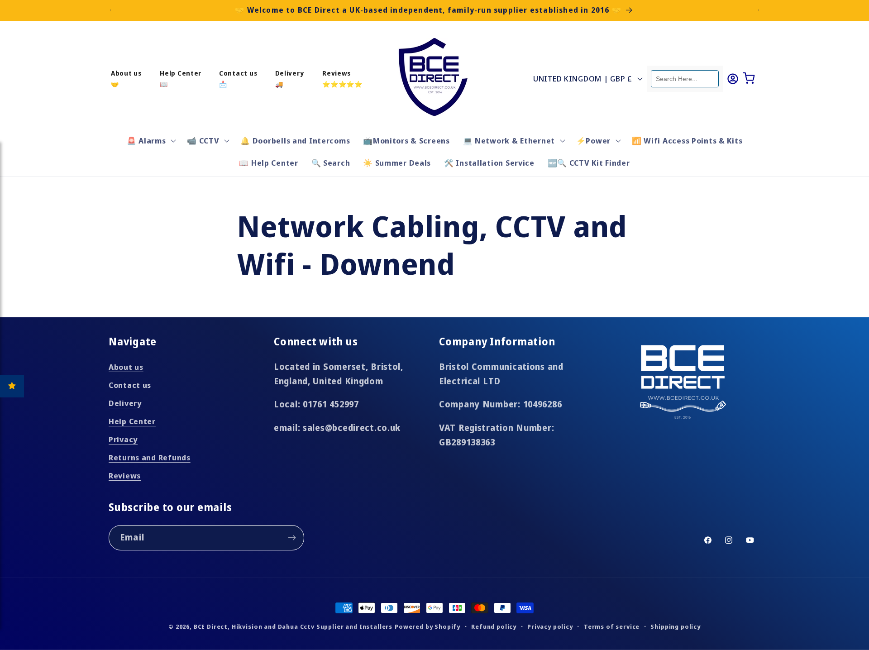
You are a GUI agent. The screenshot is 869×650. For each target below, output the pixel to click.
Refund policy (493, 626)
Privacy (123, 439)
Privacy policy (550, 626)
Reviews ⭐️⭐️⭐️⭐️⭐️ (342, 78)
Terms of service (612, 626)
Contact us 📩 (238, 78)
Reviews (125, 475)
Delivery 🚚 (289, 78)
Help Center (132, 421)
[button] (150, 140)
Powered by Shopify (427, 626)
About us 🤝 (126, 78)
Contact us (130, 385)
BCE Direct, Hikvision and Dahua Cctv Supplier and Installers (293, 626)
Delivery (125, 403)
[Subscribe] (292, 537)
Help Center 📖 (180, 78)
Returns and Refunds (150, 457)
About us (126, 367)
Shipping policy (675, 626)
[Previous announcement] (110, 10)
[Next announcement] (759, 10)
